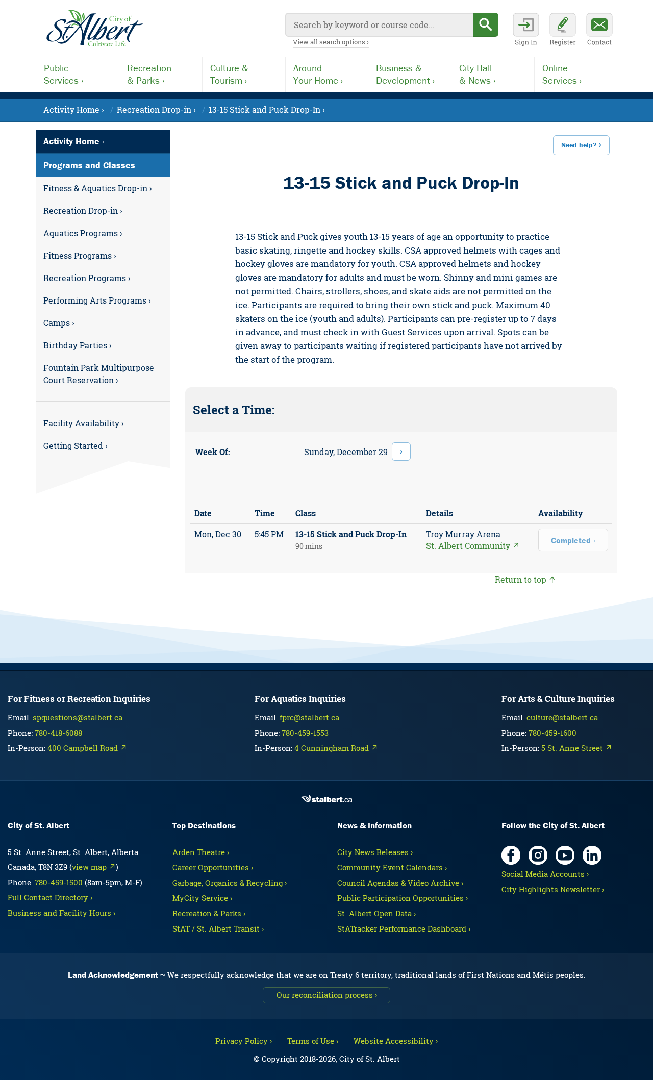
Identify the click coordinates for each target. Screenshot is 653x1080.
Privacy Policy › (243, 1041)
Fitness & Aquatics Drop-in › (97, 188)
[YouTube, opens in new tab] (565, 855)
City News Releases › (375, 852)
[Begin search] (485, 25)
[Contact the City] (599, 30)
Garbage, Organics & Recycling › (229, 882)
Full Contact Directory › (50, 897)
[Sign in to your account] (526, 30)
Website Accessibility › (396, 1041)
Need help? (578, 144)
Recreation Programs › (87, 277)
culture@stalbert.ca (562, 717)
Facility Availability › (83, 423)
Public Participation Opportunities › (402, 898)
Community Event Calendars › (392, 867)
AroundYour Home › (318, 74)
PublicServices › (63, 74)
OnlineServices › (562, 74)
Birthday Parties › (77, 345)
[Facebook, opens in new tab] (510, 855)
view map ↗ (94, 867)
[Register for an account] (562, 30)
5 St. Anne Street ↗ (576, 748)
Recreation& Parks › (149, 74)
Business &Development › (405, 74)
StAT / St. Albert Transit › (218, 928)
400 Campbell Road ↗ (87, 748)
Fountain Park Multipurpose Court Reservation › (98, 373)
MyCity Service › (202, 898)
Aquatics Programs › (82, 233)
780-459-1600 (552, 732)
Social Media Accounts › (545, 874)
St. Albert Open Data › (376, 913)
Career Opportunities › (212, 867)
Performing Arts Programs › (97, 300)
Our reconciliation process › (327, 995)
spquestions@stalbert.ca (77, 717)
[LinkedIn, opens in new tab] (592, 855)
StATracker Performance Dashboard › (403, 928)
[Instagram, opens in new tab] (538, 855)
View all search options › (331, 41)
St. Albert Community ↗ (473, 545)
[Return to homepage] (94, 28)
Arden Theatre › (200, 852)
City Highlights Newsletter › (552, 889)
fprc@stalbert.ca (309, 717)
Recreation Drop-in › (156, 109)
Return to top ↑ (525, 579)
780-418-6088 (58, 732)
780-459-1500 (59, 882)
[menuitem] (103, 188)
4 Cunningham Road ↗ (336, 748)
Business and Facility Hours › (61, 913)
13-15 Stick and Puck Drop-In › (267, 109)
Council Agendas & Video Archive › (400, 882)
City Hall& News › (477, 74)
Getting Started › (75, 445)
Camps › (58, 322)
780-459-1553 (305, 732)
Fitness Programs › (79, 255)
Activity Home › (73, 109)
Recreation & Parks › (208, 913)
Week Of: (212, 451)
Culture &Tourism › (229, 74)
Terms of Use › (312, 1041)
